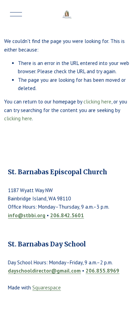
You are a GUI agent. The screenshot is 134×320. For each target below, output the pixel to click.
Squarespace (46, 287)
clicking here (97, 101)
